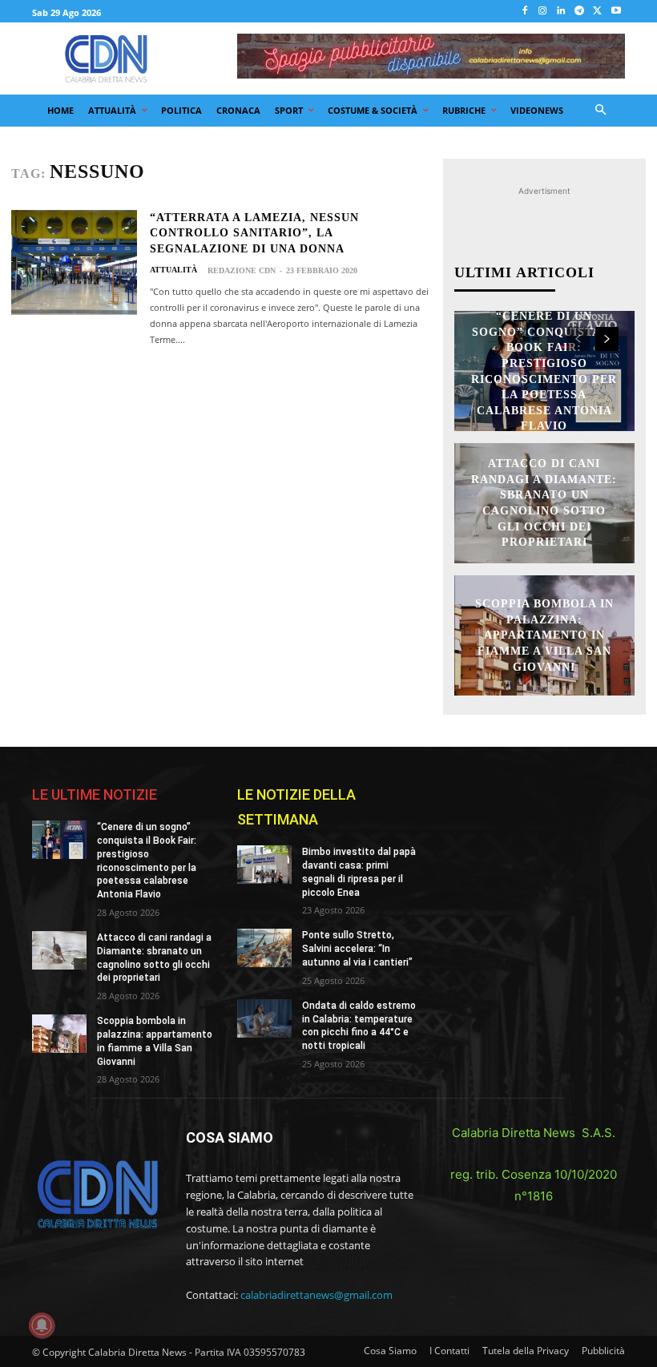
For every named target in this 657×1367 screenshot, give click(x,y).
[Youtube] (616, 11)
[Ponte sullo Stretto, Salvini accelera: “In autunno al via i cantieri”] (264, 948)
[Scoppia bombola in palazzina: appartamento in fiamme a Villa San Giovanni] (59, 1033)
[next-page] (607, 339)
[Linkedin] (561, 11)
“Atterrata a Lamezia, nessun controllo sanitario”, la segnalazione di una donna (254, 233)
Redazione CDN (242, 270)
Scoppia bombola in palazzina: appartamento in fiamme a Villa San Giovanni (544, 635)
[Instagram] (543, 11)
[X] (597, 11)
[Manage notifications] (41, 1325)
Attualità (173, 270)
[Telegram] (579, 11)
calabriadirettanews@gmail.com (316, 1295)
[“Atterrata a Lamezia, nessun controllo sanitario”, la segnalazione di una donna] (74, 263)
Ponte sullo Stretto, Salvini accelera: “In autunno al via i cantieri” (357, 948)
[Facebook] (524, 11)
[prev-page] (578, 339)
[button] (601, 111)
